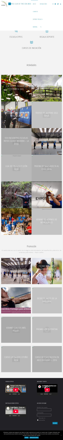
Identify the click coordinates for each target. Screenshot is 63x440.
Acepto (26, 437)
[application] (15, 390)
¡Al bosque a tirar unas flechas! (16, 194)
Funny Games (46, 194)
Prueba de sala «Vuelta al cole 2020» (46, 167)
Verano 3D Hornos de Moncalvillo (46, 221)
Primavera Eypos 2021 (46, 140)
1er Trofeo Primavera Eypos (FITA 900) (16, 87)
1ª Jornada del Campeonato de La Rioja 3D (46, 87)
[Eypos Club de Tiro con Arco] (4, 4)
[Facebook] (53, 4)
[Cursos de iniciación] (31, 43)
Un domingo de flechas (16, 220)
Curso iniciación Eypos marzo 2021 (16, 270)
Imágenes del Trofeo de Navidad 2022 (16, 114)
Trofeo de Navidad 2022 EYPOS (46, 114)
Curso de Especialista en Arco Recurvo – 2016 (47, 358)
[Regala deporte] (47, 32)
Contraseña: (40, 413)
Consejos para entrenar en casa (16, 300)
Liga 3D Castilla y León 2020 (16, 167)
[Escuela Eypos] (16, 32)
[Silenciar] (21, 394)
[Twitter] (58, 4)
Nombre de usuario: (42, 407)
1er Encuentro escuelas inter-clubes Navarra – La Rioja (16, 140)
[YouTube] (60, 4)
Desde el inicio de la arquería (47, 300)
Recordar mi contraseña (42, 419)
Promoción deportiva (47, 329)
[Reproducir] (7, 394)
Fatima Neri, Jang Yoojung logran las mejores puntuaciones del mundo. (47, 270)
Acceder (55, 423)
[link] (41, 27)
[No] (61, 435)
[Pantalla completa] (24, 394)
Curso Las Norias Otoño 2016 (16, 358)
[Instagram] (55, 4)
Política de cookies (34, 437)
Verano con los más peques (16, 329)
